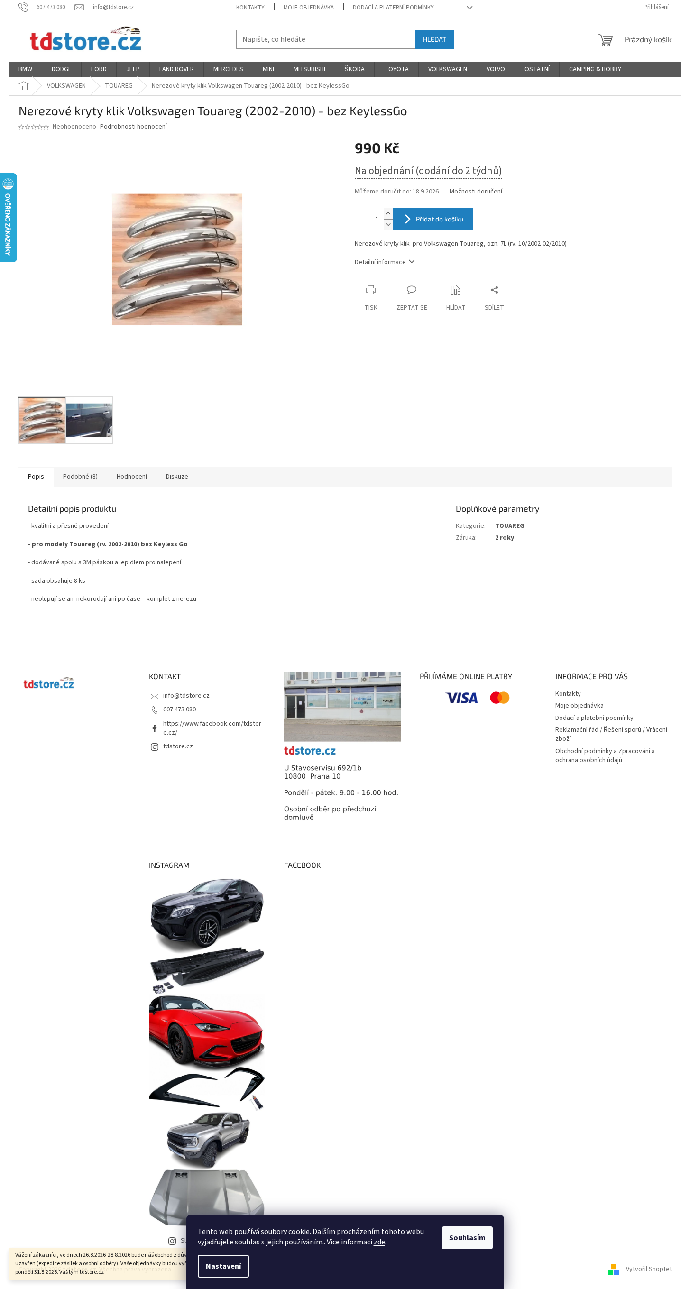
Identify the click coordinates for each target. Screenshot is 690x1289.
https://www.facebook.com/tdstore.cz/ (212, 728)
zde (379, 1242)
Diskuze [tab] (177, 476)
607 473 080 (179, 709)
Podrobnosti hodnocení (133, 126)
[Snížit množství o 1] (388, 224)
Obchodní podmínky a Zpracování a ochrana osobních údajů (605, 755)
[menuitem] (25, 69)
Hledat (434, 39)
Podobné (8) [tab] (80, 476)
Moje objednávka (309, 7)
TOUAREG (509, 526)
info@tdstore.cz (186, 695)
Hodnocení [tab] (132, 476)
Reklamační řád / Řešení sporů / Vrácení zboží (611, 734)
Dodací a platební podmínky (393, 7)
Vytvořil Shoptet (649, 1269)
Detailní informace (380, 262)
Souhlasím (467, 1238)
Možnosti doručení (476, 191)
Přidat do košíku (439, 219)
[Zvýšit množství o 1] (388, 213)
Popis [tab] (36, 476)
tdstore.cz (178, 746)
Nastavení (223, 1266)
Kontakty (250, 7)
